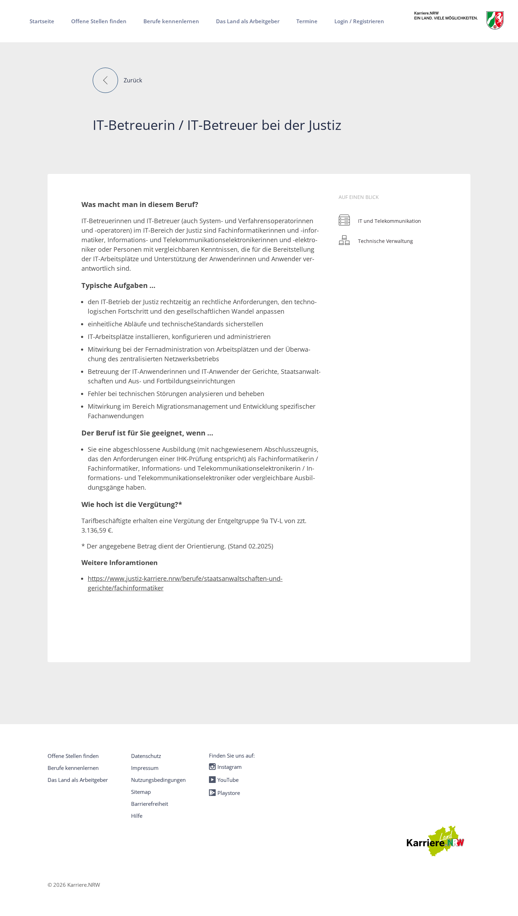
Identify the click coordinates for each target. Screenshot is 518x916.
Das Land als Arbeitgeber (78, 779)
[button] (105, 80)
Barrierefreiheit (149, 803)
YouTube (228, 779)
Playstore (228, 792)
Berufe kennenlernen (73, 767)
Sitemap (141, 791)
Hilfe (136, 815)
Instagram (229, 766)
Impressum (145, 767)
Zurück (133, 80)
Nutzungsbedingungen (158, 779)
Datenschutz (146, 755)
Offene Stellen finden (73, 755)
